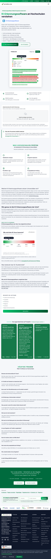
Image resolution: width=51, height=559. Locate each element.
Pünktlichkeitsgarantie (45, 526)
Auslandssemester (16, 533)
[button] (25, 68)
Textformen (24, 514)
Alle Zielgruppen (24, 517)
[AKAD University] (24, 508)
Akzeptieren (19, 556)
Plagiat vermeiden (11, 492)
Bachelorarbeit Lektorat (25, 523)
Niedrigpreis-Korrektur (6, 530)
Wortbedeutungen (36, 528)
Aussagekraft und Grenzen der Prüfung (31, 260)
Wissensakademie (16, 522)
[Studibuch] (31, 508)
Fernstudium (15, 531)
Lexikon (34, 514)
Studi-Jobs (15, 520)
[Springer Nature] (46, 508)
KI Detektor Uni (33, 492)
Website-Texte (24, 534)
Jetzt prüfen (19, 483)
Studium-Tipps (15, 517)
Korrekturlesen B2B (45, 528)
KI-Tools (14, 524)
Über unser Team (44, 530)
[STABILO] (38, 508)
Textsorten (34, 534)
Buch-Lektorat (24, 530)
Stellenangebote (44, 538)
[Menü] (48, 4)
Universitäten (15, 541)
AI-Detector (4, 492)
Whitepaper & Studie (25, 539)
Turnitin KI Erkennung (33, 195)
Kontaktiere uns (44, 521)
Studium (4, 521)
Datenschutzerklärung (43, 500)
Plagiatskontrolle (26, 492)
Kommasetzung (35, 520)
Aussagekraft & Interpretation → (12, 136)
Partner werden (44, 536)
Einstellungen (11, 556)
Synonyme (34, 530)
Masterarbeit (23, 526)
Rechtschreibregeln (36, 517)
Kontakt (37, 1)
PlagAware (40, 492)
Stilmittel (34, 532)
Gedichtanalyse (35, 537)
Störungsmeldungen (45, 540)
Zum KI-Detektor (24, 44)
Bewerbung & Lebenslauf (26, 532)
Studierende (4, 518)
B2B (32, 1)
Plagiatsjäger (19, 492)
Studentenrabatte (16, 526)
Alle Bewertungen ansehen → (37, 321)
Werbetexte (23, 537)
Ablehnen (4, 556)
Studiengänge (15, 539)
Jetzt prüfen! (25, 311)
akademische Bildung (6, 520)
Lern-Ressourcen (5, 529)
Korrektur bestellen (31, 483)
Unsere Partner (25, 505)
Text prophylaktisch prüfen (10, 44)
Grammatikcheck (35, 522)
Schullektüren (35, 539)
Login (48, 1)
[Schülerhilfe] (12, 508)
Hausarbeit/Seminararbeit (26, 528)
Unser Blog (43, 523)
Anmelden (44, 498)
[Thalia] (5, 508)
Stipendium (15, 528)
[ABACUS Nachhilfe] (18, 508)
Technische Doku (24, 541)
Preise (42, 1)
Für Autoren (25, 1)
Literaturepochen (35, 541)
